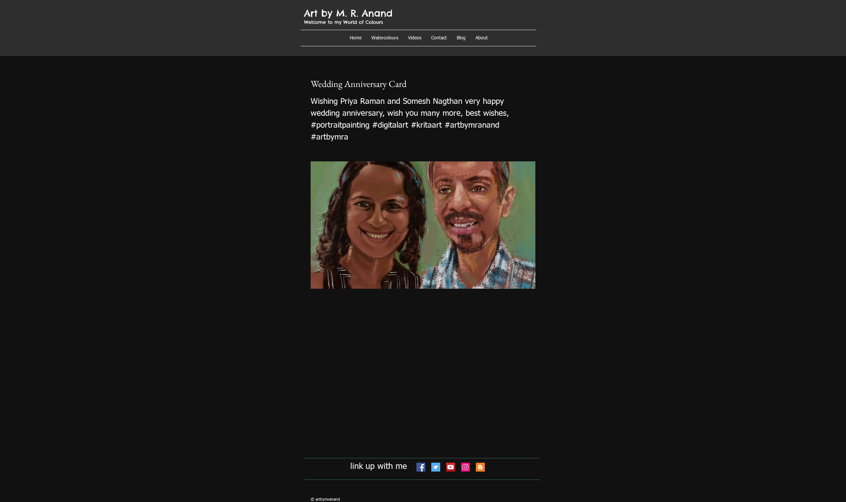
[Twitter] (435, 467)
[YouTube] (450, 467)
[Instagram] (465, 467)
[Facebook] (420, 467)
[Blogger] (480, 467)
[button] (482, 38)
